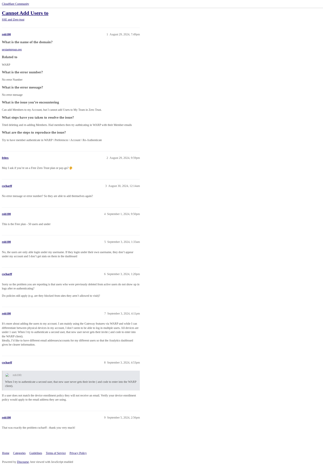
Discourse (23, 461)
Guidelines (35, 453)
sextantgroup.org (12, 49)
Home (5, 453)
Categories (19, 453)
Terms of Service (56, 453)
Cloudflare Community (15, 3)
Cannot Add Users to (25, 13)
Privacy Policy (78, 453)
